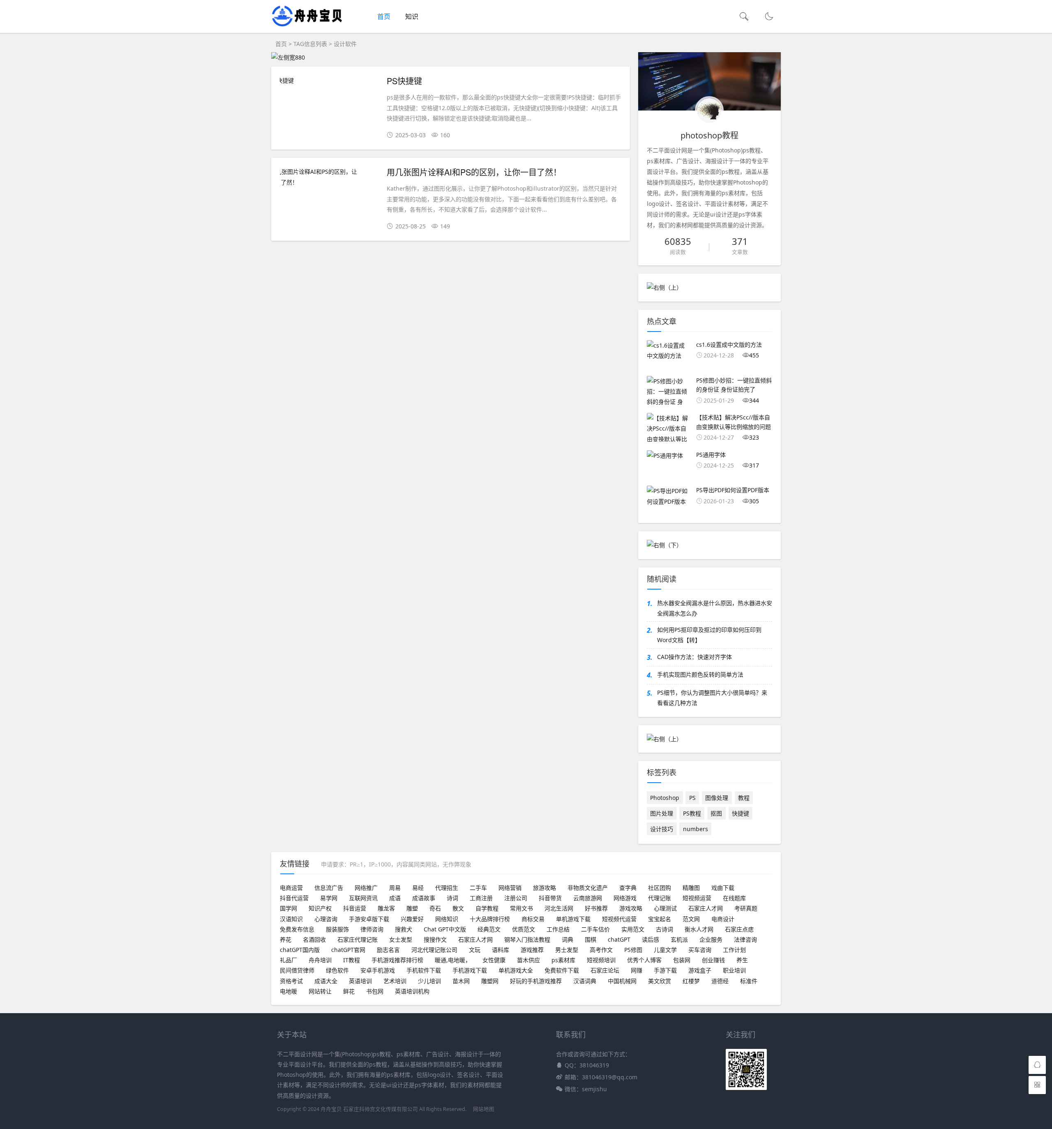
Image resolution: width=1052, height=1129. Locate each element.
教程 (744, 798)
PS (692, 798)
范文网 (691, 919)
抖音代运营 (294, 898)
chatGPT (619, 939)
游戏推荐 (532, 950)
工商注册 (481, 898)
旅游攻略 (544, 888)
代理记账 (659, 898)
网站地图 (483, 1109)
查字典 (628, 888)
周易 (395, 888)
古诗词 (664, 929)
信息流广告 (328, 888)
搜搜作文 (435, 939)
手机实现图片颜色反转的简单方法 (700, 674)
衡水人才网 (699, 929)
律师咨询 (371, 929)
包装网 (681, 960)
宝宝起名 (659, 919)
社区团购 (659, 888)
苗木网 (461, 981)
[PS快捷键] (329, 80)
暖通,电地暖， (453, 960)
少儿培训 (429, 981)
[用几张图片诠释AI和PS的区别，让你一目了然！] (329, 176)
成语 (395, 898)
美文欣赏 (659, 981)
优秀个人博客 (644, 960)
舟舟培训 (320, 960)
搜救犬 (403, 929)
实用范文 (632, 929)
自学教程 (486, 908)
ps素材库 (563, 960)
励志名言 (388, 950)
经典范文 (489, 929)
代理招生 (446, 888)
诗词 (452, 898)
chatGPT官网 (348, 950)
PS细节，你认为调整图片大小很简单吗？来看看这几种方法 (712, 698)
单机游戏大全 (515, 970)
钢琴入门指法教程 (527, 939)
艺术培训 (394, 981)
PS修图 (633, 950)
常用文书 (521, 908)
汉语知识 (291, 919)
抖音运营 (354, 908)
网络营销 (509, 888)
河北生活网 (558, 908)
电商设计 (722, 919)
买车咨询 (699, 950)
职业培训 (734, 970)
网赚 (636, 970)
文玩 (474, 950)
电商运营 (291, 888)
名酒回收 (314, 939)
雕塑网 (489, 981)
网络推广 (366, 888)
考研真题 (745, 908)
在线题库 (734, 898)
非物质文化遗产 (588, 888)
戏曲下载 (722, 888)
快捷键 (740, 813)
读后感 (650, 939)
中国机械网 (622, 981)
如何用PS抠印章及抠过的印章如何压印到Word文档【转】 (709, 635)
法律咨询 (745, 939)
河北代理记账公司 (434, 950)
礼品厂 (288, 960)
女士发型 (400, 939)
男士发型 (566, 950)
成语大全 (325, 981)
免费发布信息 (297, 929)
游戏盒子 (699, 970)
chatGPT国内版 (300, 950)
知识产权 (320, 908)
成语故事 (423, 898)
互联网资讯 (363, 898)
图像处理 (716, 798)
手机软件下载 (423, 970)
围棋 (590, 939)
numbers (695, 829)
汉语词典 (584, 981)
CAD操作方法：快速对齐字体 (694, 657)
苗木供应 (528, 960)
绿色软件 (337, 970)
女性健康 (493, 960)
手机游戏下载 (469, 970)
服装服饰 (337, 929)
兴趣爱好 (412, 919)
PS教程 (692, 813)
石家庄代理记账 (357, 939)
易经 (418, 888)
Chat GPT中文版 (445, 929)
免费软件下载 (561, 970)
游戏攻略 (630, 908)
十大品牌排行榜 (490, 919)
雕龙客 (386, 908)
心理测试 (665, 908)
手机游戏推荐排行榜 (397, 960)
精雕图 (691, 888)
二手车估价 (595, 929)
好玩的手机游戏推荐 (536, 981)
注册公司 (515, 898)
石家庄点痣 (739, 929)
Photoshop (664, 798)
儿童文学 (665, 950)
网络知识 (446, 919)
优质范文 (523, 929)
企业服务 (710, 939)
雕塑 (412, 908)
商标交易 (532, 919)
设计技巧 (661, 829)
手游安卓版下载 (369, 919)
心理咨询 (325, 919)
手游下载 (665, 970)
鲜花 (349, 991)
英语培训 (360, 981)
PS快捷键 (404, 81)
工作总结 (558, 929)
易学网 (328, 898)
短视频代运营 (619, 919)
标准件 (748, 981)
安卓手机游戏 (377, 970)
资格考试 (291, 981)
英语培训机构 (412, 991)
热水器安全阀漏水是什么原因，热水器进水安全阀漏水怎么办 (714, 608)
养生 (742, 960)
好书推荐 (596, 908)
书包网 (374, 991)
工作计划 (734, 950)
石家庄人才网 (705, 908)
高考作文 (601, 950)
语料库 (500, 950)
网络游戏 (625, 898)
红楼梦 (691, 981)
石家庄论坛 (605, 970)
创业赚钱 (713, 960)
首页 (383, 16)
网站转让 (320, 991)
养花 (285, 939)
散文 (458, 908)
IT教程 (351, 960)
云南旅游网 (587, 898)
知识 (411, 16)
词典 (567, 939)
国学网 (288, 908)
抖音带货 (550, 898)
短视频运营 (697, 898)
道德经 (720, 981)
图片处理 (661, 813)
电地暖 (288, 991)
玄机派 (679, 939)
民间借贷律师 (297, 970)
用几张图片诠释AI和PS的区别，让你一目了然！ (474, 172)
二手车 (478, 888)
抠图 (716, 813)
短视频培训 (601, 960)
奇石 (435, 908)
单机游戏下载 (573, 919)
